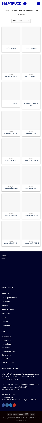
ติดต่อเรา (5, 306)
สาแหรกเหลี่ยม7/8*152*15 (31, 243)
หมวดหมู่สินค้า (6, 344)
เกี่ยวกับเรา (5, 294)
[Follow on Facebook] (3, 405)
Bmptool (5, 321)
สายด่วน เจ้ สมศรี (8, 362)
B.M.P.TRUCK (11, 3)
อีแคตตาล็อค (6, 340)
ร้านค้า (4, 317)
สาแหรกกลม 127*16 (11, 76)
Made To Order (8, 309)
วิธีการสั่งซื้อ (6, 313)
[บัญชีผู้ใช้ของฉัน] (34, 3)
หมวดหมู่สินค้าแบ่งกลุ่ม (9, 298)
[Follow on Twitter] (10, 405)
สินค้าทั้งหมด (6, 325)
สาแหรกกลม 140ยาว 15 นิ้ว (31, 105)
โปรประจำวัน (6, 302)
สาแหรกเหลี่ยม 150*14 (31, 188)
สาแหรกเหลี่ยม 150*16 (31, 216)
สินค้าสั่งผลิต (6, 348)
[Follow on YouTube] (14, 405)
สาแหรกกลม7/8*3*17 (10, 161)
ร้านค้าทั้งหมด (6, 337)
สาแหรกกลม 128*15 (31, 76)
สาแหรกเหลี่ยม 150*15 (10, 216)
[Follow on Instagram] (7, 405)
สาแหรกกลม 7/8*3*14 (10, 133)
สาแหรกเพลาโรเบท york (11, 188)
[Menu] (25, 3)
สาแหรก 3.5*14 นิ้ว (31, 49)
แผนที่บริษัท (5, 358)
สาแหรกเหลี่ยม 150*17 (10, 243)
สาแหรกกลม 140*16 (11, 104)
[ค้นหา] (38, 3)
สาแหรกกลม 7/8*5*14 (31, 133)
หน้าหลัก (6, 10)
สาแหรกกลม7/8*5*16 (31, 161)
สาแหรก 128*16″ (11, 49)
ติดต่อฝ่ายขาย (6, 355)
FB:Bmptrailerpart (8, 351)
